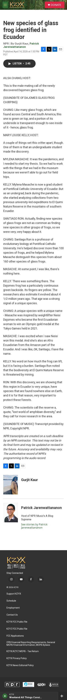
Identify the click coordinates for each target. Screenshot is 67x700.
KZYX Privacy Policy (17, 658)
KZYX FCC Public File (17, 622)
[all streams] (62, 696)
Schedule (11, 601)
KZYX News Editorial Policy (20, 665)
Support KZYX (14, 594)
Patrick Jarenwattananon (21, 45)
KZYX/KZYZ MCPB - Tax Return (23, 651)
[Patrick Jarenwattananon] (10, 512)
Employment (13, 608)
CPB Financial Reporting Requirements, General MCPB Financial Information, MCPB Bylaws (31, 643)
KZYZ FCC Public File (17, 629)
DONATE (56, 4)
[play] (5, 696)
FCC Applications (15, 636)
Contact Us (12, 615)
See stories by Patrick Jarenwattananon (34, 526)
